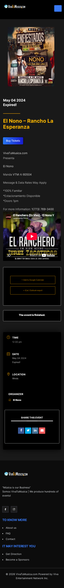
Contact (10, 539)
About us (11, 527)
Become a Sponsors (17, 559)
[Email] (42, 430)
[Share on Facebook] (21, 430)
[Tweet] (28, 430)
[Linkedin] (35, 430)
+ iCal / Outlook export (32, 290)
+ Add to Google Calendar (33, 280)
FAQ (8, 533)
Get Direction (13, 554)
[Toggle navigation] (58, 8)
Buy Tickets (13, 140)
